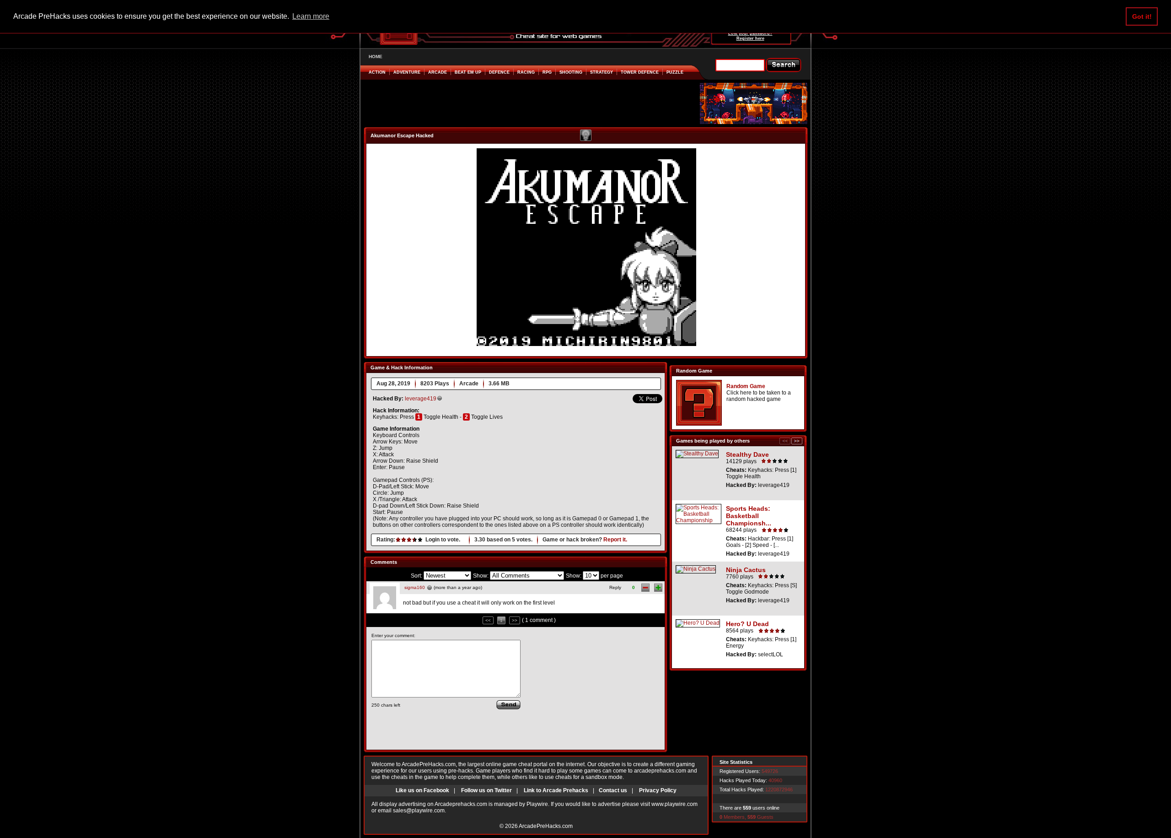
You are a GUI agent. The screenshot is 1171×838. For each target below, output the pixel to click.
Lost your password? (750, 33)
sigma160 (414, 587)
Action (377, 72)
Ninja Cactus (746, 569)
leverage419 (420, 398)
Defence (499, 72)
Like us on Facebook (422, 790)
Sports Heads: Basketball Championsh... (748, 516)
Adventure (406, 72)
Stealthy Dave (747, 454)
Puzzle (674, 72)
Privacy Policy (658, 790)
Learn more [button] (310, 16)
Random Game (745, 386)
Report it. (615, 539)
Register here (750, 38)
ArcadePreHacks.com (546, 826)
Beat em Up (468, 72)
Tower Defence (640, 72)
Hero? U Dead (747, 623)
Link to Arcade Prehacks (556, 790)
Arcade (437, 72)
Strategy (601, 72)
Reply (615, 587)
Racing (526, 72)
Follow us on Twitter (486, 790)
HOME (375, 56)
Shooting (570, 72)
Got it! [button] (1142, 16)
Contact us (613, 790)
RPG (547, 72)
